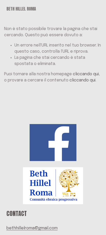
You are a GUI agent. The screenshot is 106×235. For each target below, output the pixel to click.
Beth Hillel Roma (21, 9)
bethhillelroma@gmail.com (32, 228)
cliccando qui (86, 74)
